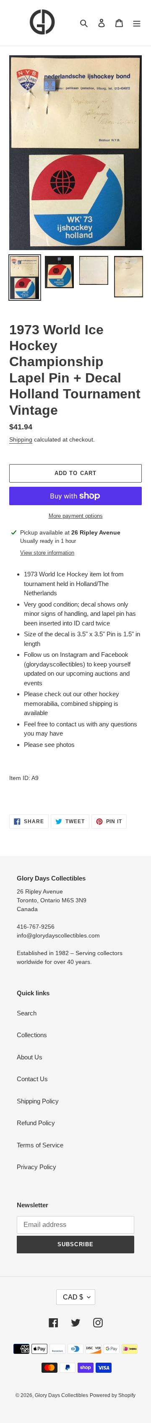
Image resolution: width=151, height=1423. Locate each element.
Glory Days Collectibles (61, 1395)
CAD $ (73, 1297)
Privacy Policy (36, 1166)
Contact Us (32, 1078)
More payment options (76, 516)
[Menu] (137, 23)
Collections (32, 1034)
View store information (47, 553)
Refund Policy (36, 1122)
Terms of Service (40, 1145)
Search (26, 1013)
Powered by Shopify (112, 1395)
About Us (29, 1057)
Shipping (20, 439)
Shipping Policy (38, 1101)
